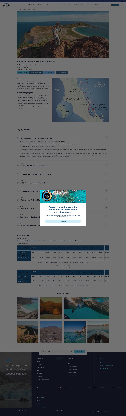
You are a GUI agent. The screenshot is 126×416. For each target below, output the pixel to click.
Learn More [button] (63, 221)
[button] (84, 191)
